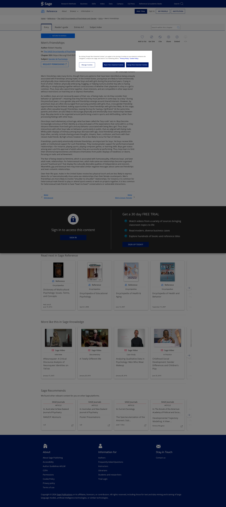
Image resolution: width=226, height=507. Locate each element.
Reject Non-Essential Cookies (113, 65)
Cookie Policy (134, 58)
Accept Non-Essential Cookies (137, 65)
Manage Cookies (87, 65)
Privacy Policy (124, 58)
